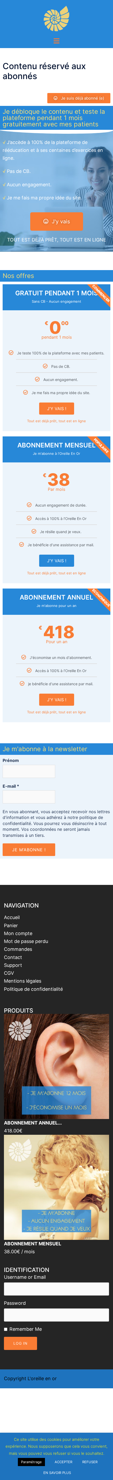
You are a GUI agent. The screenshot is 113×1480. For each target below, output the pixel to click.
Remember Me (25, 1329)
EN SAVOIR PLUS (57, 1473)
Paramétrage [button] (31, 1462)
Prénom (11, 760)
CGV (9, 973)
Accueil (12, 917)
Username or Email (25, 1277)
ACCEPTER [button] (63, 1462)
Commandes (18, 949)
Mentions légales (22, 981)
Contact (13, 957)
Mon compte (18, 933)
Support (13, 965)
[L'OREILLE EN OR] (56, 18)
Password (15, 1303)
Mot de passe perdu (26, 941)
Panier (11, 925)
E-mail (11, 786)
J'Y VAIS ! (56, 408)
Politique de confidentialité (33, 989)
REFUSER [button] (89, 1462)
